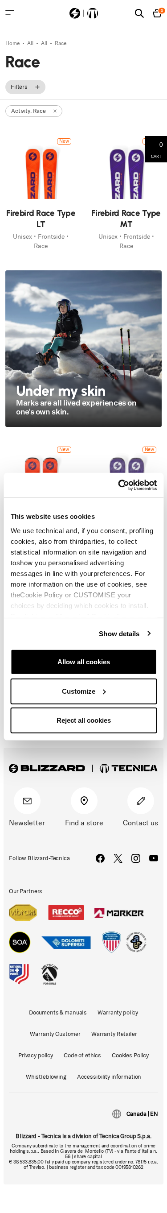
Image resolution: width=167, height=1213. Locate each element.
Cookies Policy (130, 1055)
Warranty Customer (55, 1034)
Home (13, 43)
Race (60, 43)
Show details (119, 633)
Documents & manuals (58, 1012)
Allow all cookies (83, 662)
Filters (19, 86)
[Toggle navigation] (9, 12)
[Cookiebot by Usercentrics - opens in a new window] (119, 485)
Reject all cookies (84, 720)
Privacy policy (35, 1055)
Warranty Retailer (114, 1034)
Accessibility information (109, 1076)
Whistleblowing (46, 1076)
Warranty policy (118, 1012)
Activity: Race (28, 111)
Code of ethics (82, 1055)
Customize (78, 691)
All (31, 43)
